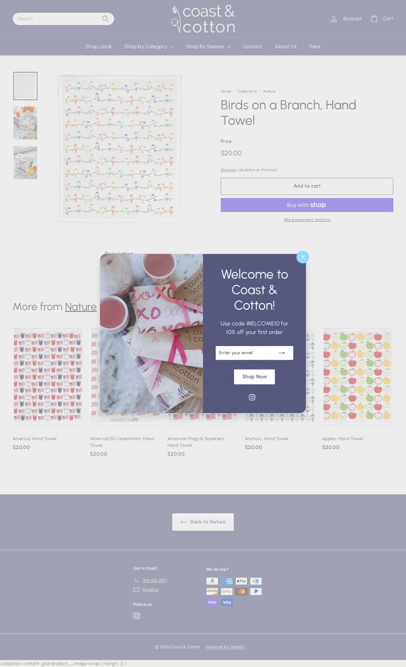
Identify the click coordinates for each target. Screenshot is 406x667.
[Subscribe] (282, 353)
